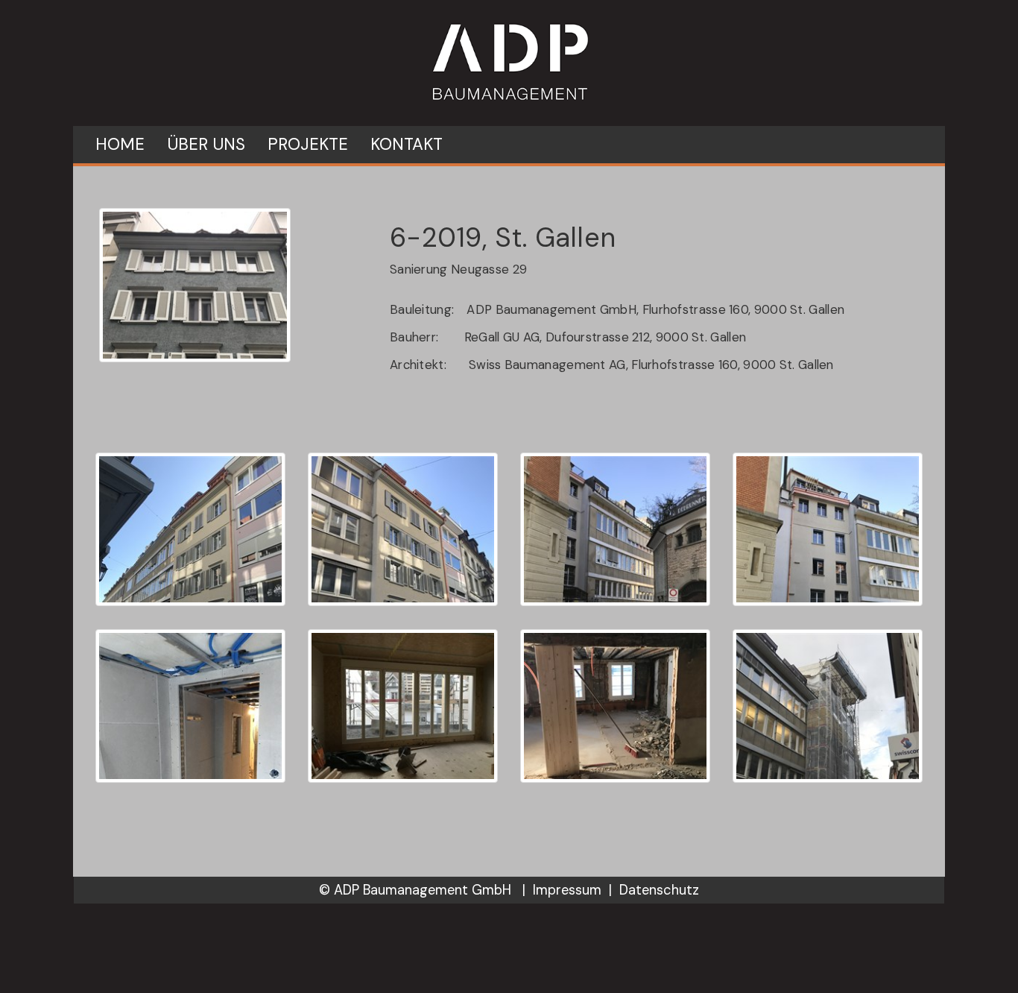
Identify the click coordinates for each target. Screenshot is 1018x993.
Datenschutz (659, 890)
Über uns (206, 144)
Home (120, 144)
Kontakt (406, 144)
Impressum (567, 890)
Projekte (308, 144)
